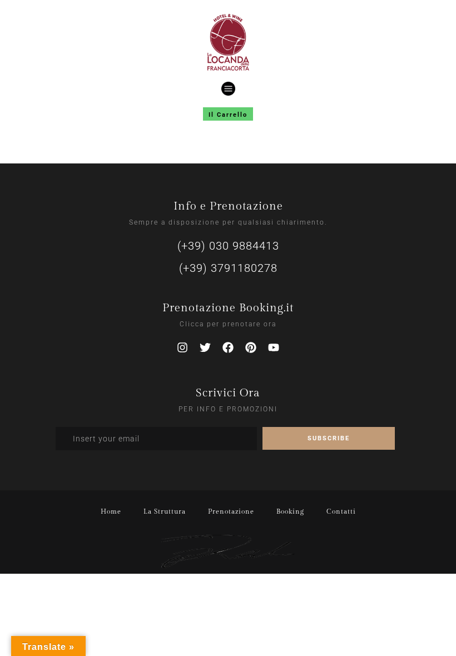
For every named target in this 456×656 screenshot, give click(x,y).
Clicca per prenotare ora (228, 324)
